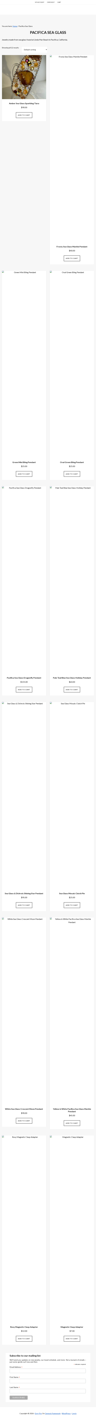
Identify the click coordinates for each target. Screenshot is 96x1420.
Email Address (16, 1367)
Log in (74, 1413)
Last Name (15, 1387)
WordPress (66, 1413)
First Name (15, 1377)
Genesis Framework (52, 1413)
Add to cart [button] (24, 115)
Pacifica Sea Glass (48, 10)
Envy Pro (38, 1413)
